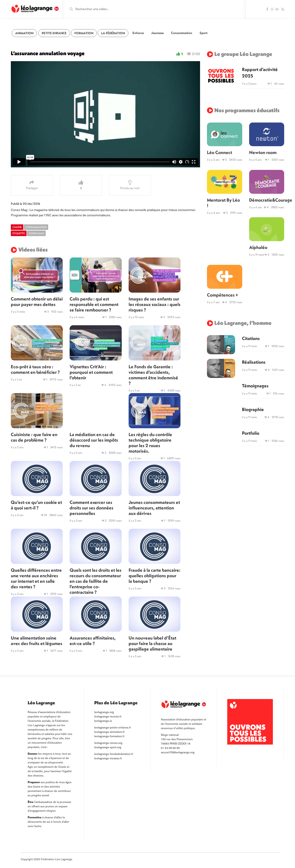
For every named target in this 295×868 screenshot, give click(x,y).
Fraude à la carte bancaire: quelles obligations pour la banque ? (154, 575)
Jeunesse (157, 33)
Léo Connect (219, 152)
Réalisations (254, 362)
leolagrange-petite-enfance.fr (112, 727)
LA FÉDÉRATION (113, 33)
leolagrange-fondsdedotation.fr (113, 754)
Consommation (181, 33)
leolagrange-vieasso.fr (108, 758)
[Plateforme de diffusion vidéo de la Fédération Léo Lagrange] (35, 8)
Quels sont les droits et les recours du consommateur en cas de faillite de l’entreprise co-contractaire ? (95, 581)
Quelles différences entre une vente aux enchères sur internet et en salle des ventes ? (36, 578)
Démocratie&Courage (266, 200)
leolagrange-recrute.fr (107, 716)
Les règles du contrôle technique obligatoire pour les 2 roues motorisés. (150, 442)
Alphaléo (258, 247)
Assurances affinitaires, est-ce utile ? (93, 640)
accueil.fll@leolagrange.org (178, 752)
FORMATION (83, 33)
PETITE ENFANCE (54, 33)
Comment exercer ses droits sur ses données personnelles (91, 507)
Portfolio (250, 433)
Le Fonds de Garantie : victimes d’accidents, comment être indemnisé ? (153, 375)
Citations (251, 338)
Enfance (138, 33)
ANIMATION (24, 33)
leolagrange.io (103, 721)
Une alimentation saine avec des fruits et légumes (36, 640)
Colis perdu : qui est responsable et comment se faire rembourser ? (94, 304)
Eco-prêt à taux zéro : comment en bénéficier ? (35, 369)
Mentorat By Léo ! (223, 202)
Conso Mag (36, 233)
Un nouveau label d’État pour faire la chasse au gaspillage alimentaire (152, 643)
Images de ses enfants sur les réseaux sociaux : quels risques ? (154, 304)
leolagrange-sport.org (107, 747)
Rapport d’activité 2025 (260, 72)
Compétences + (222, 295)
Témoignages (255, 385)
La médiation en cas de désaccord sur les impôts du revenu (94, 439)
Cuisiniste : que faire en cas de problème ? (34, 437)
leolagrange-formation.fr (109, 736)
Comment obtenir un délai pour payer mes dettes (37, 301)
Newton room (263, 152)
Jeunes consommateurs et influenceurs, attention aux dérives (154, 507)
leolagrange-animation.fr (109, 732)
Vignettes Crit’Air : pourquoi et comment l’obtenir (91, 372)
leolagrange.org (104, 712)
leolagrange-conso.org (108, 743)
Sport (203, 33)
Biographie (253, 409)
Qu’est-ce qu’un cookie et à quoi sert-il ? (36, 505)
